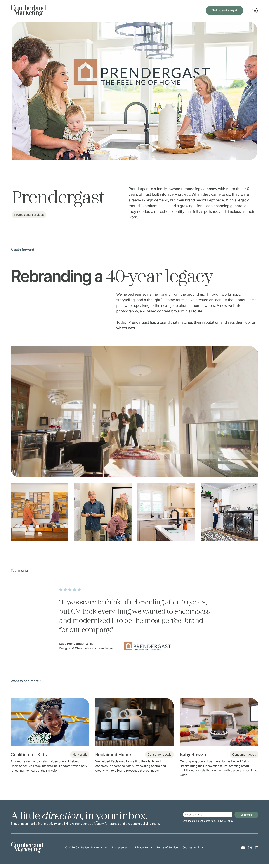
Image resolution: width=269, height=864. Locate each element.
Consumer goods (159, 754)
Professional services (29, 214)
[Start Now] (49, 735)
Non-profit (80, 754)
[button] (253, 473)
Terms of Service (167, 847)
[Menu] (255, 10)
